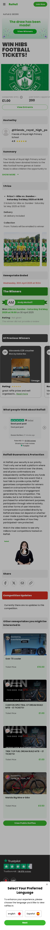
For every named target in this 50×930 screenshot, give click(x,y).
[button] (14, 914)
